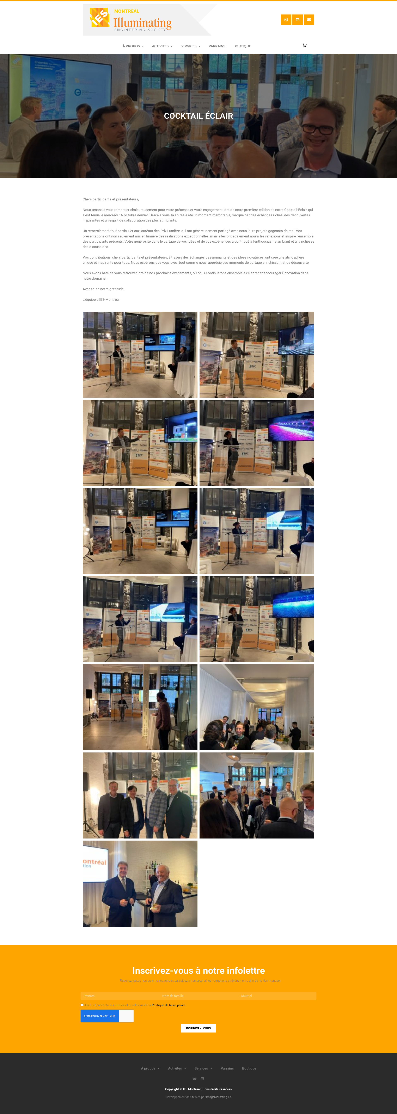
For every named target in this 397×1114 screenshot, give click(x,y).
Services (188, 46)
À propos (131, 46)
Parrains (217, 46)
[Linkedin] (297, 19)
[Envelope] (309, 19)
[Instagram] (286, 19)
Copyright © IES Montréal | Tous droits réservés (198, 1089)
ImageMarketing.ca (218, 1097)
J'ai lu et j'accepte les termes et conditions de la (135, 1005)
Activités (160, 46)
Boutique (242, 46)
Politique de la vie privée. (169, 1005)
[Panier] (304, 45)
